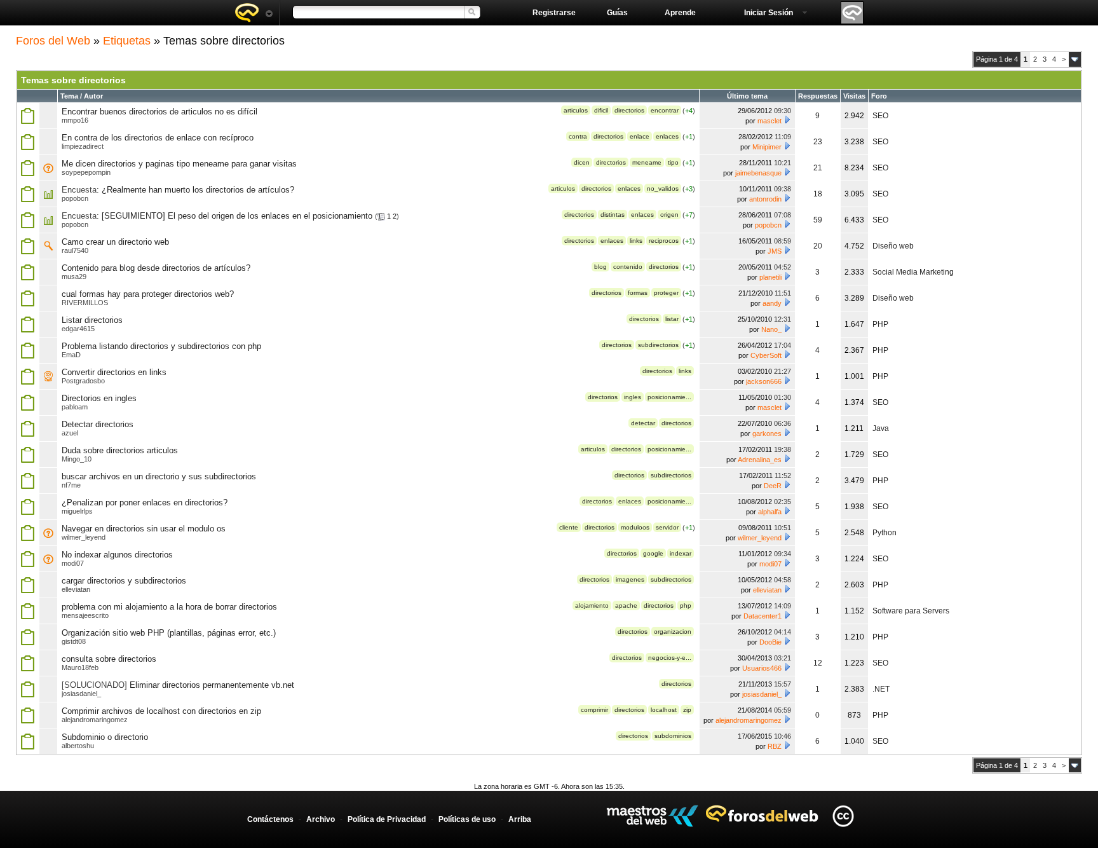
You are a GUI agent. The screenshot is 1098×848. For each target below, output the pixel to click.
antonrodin (765, 199)
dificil (601, 110)
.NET (881, 689)
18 (817, 193)
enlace (639, 136)
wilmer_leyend (83, 537)
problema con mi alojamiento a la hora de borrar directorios (169, 607)
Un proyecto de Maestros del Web (652, 816)
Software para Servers (910, 610)
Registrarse (554, 12)
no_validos (663, 188)
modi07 (73, 563)
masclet (769, 121)
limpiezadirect (83, 146)
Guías (617, 12)
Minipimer (767, 147)
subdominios (672, 735)
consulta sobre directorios (109, 659)
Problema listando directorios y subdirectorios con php (161, 346)
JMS (775, 251)
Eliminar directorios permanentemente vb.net (212, 685)
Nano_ (771, 329)
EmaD (71, 355)
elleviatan (76, 589)
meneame (646, 162)
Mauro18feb (80, 667)
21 (817, 167)
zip (687, 709)
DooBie (770, 642)
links (636, 240)
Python (884, 532)
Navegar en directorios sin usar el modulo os (144, 528)
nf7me (71, 485)
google (653, 553)
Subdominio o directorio (105, 737)
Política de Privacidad (387, 819)
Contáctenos (270, 819)
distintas (612, 214)
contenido (627, 266)
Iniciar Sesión (768, 12)
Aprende (680, 12)
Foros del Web (53, 40)
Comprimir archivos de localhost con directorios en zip (161, 711)
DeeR (773, 485)
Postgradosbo (83, 381)
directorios (629, 110)
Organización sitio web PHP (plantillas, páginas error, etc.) (169, 633)
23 (817, 141)
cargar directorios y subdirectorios (124, 580)
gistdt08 (74, 641)
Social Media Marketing (913, 272)
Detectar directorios (97, 424)
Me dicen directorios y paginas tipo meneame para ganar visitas (179, 163)
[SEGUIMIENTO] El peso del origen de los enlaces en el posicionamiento (237, 216)
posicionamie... (669, 396)
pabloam (75, 407)
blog (600, 266)
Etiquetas (127, 40)
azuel (70, 433)
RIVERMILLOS (85, 302)
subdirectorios (658, 344)
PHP (880, 324)
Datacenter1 (762, 616)
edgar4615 (78, 328)
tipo (673, 162)
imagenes (630, 579)
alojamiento (592, 605)
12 (817, 663)
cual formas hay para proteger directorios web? (148, 294)
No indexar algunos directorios (117, 554)
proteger (666, 292)
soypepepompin (86, 172)
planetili (770, 277)
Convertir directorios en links (114, 372)
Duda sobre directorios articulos (120, 450)
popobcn (75, 198)
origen (669, 214)
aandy (772, 303)
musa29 (74, 276)
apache (626, 605)
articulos (576, 110)
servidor (667, 527)
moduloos (635, 527)
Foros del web (253, 12)
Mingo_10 (77, 459)
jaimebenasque (758, 173)
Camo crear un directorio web (115, 242)
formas (637, 292)
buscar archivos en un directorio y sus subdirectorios (159, 476)
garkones (767, 433)
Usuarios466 (762, 668)
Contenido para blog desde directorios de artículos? (156, 268)
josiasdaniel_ (81, 693)
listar (672, 318)
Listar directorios (92, 320)
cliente (568, 527)
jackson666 (764, 381)
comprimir (594, 709)
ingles (632, 396)
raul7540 (75, 250)
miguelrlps (77, 511)
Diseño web (893, 246)
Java (880, 428)
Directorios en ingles (99, 398)
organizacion (672, 631)
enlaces (667, 136)
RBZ (775, 746)
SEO (880, 115)
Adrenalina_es (760, 459)
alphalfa (770, 512)
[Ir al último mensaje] (787, 119)
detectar (643, 423)
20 (817, 246)
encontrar (665, 110)
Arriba (519, 819)
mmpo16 (75, 120)
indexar (680, 553)
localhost (664, 709)
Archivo (320, 819)
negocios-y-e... (669, 657)
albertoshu (78, 745)
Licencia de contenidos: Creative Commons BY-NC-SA (843, 816)
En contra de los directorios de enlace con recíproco (158, 137)
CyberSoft (766, 355)
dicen (582, 162)
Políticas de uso (467, 819)
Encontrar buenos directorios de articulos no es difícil (159, 111)
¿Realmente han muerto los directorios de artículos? (198, 190)
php (685, 605)
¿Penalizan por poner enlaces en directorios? (144, 502)
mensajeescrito (85, 615)
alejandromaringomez (95, 719)
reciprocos (664, 240)
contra (578, 136)
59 (817, 219)
